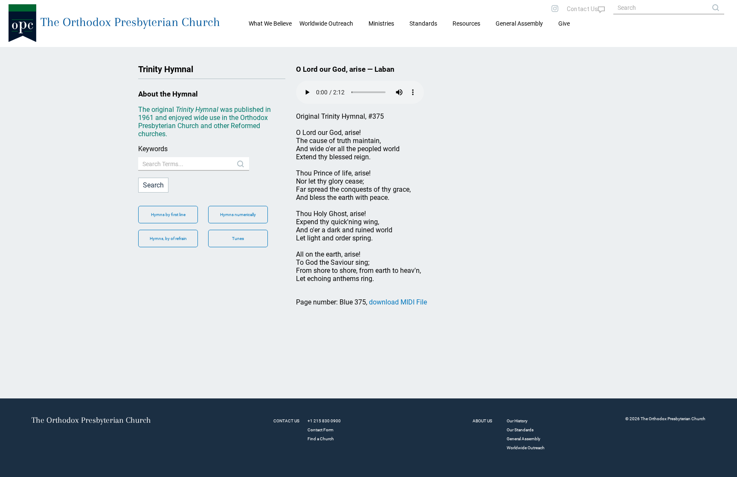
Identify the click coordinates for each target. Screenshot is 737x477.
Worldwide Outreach (526, 447)
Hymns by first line (168, 214)
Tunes (238, 238)
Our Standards (520, 429)
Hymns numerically (238, 214)
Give (564, 23)
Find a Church (321, 438)
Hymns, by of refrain (168, 238)
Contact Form (321, 429)
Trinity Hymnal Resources (62, 54)
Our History (517, 420)
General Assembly (519, 23)
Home (17, 54)
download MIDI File (398, 302)
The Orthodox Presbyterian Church (130, 22)
